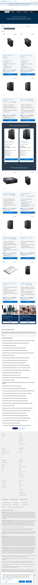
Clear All (2, 28)
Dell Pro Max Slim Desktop (27, 99)
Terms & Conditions (16, 502)
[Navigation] (1, 1)
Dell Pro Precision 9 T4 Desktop (8, 56)
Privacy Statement (24, 502)
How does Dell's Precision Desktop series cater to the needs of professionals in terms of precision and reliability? (18, 340)
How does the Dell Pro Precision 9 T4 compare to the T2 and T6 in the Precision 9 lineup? (15, 400)
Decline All (21, 581)
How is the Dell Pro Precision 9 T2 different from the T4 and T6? (11, 375)
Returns (3, 454)
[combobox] (22, 1)
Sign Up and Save (11, 5)
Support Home (4, 450)
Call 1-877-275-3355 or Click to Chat (22, 5)
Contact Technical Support (5, 452)
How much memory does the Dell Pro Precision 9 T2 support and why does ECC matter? (14, 360)
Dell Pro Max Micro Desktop (9, 237)
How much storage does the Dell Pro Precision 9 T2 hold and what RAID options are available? (15, 365)
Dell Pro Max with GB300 (26, 237)
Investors (20, 468)
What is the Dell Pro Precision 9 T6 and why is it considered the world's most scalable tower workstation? (17, 403)
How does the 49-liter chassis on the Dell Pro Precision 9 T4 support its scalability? (14, 395)
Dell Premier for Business (14, 499)
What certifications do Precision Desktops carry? (9, 345)
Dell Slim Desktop (8, 141)
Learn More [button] (9, 117)
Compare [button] (15, 34)
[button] (34, 1)
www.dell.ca (14, 516)
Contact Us (20, 452)
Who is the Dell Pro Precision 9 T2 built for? (8, 355)
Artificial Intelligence (5, 462)
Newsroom (20, 470)
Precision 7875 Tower (26, 283)
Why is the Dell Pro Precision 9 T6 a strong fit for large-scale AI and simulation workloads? (15, 415)
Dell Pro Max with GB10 (8, 193)
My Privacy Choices (5, 504)
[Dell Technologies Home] (7, 1)
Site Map (3, 435)
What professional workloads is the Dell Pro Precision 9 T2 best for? (12, 372)
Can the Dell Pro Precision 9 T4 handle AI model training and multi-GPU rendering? (14, 388)
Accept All (28, 581)
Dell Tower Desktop (24, 141)
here (25, 556)
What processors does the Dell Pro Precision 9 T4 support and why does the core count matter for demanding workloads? (18, 383)
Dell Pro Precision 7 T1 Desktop (26, 194)
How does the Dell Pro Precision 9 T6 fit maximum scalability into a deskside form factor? (15, 420)
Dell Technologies (5, 499)
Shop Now (10, 322)
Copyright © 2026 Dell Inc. (6, 502)
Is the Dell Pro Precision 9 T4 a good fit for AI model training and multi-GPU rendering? (14, 398)
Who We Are (20, 462)
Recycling (20, 472)
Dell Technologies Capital (22, 466)
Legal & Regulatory (25, 504)
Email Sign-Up (21, 489)
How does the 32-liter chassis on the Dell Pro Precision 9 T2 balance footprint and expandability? (16, 370)
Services (3, 468)
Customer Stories (21, 476)
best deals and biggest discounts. (21, 167)
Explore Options (10, 74)
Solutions (3, 466)
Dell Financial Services (24, 499)
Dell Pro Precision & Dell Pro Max (8, 28)
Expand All (3, 326)
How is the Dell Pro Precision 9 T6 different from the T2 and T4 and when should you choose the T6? (16, 425)
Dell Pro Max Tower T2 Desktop (8, 100)
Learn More (10, 320)
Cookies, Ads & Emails (16, 504)
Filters (29, 26)
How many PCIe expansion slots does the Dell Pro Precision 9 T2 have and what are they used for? (16, 367)
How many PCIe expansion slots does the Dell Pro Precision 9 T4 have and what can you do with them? (17, 393)
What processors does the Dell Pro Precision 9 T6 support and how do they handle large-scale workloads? (17, 408)
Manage (6, 581)
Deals (2, 470)
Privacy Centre (21, 491)
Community (20, 450)
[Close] (32, 573)
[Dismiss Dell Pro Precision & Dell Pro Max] (14, 28)
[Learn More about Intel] (15, 428)
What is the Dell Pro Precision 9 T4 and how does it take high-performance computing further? (15, 377)
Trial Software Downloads (22, 495)
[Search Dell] (31, 1)
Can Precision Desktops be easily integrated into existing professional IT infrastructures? (15, 350)
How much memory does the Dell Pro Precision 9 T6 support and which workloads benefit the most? (16, 410)
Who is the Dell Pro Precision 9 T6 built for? (8, 405)
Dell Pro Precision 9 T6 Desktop (26, 56)
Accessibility (4, 507)
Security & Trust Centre (22, 493)
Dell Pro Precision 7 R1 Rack (10, 283)
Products (3, 464)
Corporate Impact (21, 474)
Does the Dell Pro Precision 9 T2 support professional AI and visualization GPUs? (13, 362)
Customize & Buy (11, 159)
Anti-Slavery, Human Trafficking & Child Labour (15, 507)
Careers (20, 464)
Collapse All (9, 326)
